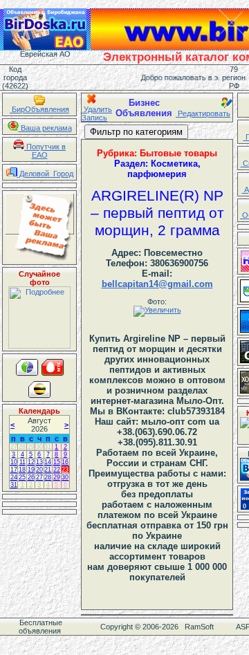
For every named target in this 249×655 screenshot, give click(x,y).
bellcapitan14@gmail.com (157, 284)
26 (31, 477)
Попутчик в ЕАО (45, 150)
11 (22, 462)
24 (13, 477)
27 (13, 446)
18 (22, 469)
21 (47, 469)
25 (22, 477)
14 (47, 462)
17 (13, 469)
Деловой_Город (45, 173)
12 (31, 462)
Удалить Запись (97, 113)
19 (31, 469)
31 (47, 446)
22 (56, 469)
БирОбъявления (39, 109)
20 (39, 469)
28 (22, 446)
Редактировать (203, 113)
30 (39, 446)
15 (56, 462)
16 (65, 462)
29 (31, 446)
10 (13, 462)
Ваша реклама (45, 128)
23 (65, 469)
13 (39, 462)
